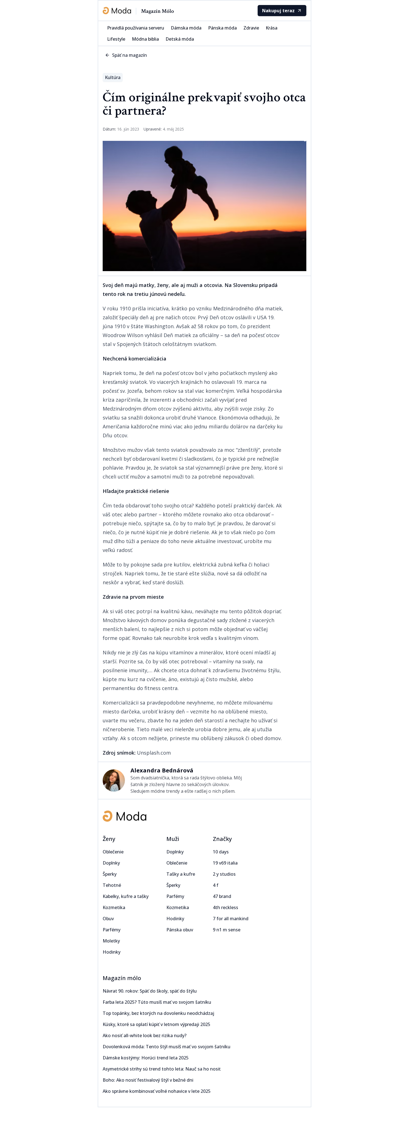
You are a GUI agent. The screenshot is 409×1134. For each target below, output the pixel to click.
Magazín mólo (122, 978)
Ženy (109, 839)
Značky (222, 839)
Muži (172, 839)
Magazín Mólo (157, 11)
